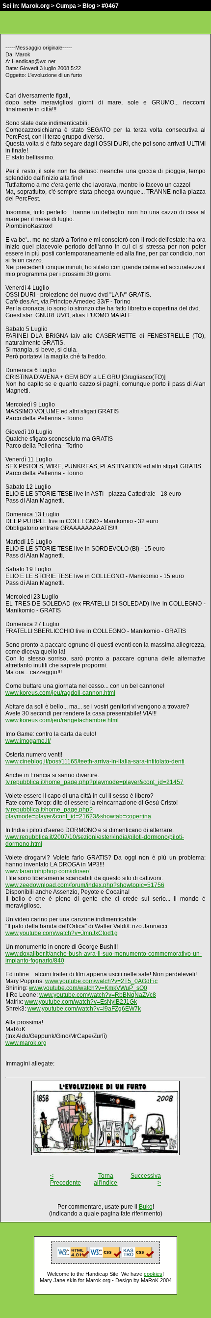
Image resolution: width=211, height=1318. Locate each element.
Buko (146, 1206)
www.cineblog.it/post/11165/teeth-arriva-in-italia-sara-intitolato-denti (95, 761)
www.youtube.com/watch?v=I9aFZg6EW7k (84, 1008)
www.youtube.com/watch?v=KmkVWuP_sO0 (88, 988)
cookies (153, 1274)
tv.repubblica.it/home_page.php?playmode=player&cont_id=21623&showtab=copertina (78, 813)
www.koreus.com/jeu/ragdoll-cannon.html (60, 692)
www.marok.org (26, 1042)
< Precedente (65, 1179)
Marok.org (35, 5)
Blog (88, 5)
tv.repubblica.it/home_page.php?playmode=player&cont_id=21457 (94, 782)
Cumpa (66, 5)
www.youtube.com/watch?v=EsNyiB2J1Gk (81, 1001)
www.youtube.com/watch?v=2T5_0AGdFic (101, 981)
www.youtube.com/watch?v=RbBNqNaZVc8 (97, 994)
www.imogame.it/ (28, 740)
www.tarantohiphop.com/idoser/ (47, 871)
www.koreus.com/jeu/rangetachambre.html (62, 720)
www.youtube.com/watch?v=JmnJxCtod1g (61, 933)
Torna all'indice (105, 1179)
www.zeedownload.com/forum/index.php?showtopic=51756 (84, 885)
